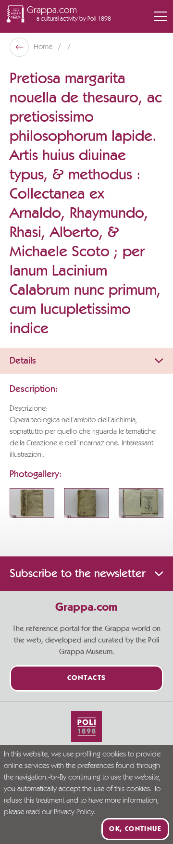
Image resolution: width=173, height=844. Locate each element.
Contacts (86, 678)
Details (23, 360)
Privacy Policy (74, 812)
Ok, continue (135, 829)
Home (44, 47)
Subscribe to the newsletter (77, 573)
